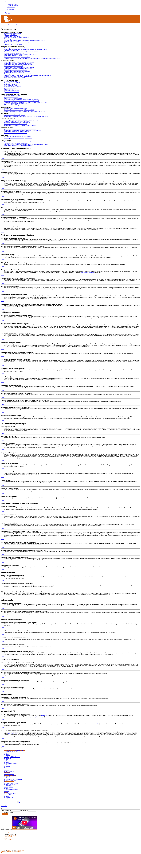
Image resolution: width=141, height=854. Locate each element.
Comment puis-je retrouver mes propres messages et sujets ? (20, 125)
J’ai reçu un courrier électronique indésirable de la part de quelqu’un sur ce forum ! (25, 111)
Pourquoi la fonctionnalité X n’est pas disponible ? (16, 143)
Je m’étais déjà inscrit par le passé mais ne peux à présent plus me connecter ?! (24, 40)
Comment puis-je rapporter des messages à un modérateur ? (19, 73)
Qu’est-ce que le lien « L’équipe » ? (12, 105)
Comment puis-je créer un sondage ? (13, 66)
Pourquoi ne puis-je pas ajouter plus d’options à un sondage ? (19, 67)
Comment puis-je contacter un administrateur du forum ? (18, 145)
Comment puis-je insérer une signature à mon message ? (18, 64)
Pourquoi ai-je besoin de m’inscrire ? (13, 33)
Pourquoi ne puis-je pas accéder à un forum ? (15, 70)
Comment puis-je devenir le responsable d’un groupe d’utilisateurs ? (21, 101)
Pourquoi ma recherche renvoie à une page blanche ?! (17, 122)
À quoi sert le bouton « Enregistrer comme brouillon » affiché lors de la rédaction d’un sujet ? (27, 75)
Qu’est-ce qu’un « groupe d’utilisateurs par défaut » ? (17, 103)
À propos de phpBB (33, 717)
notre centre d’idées (94, 723)
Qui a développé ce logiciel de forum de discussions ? (17, 141)
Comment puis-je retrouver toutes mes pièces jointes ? (18, 138)
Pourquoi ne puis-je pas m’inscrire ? (13, 36)
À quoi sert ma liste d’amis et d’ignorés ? (14, 115)
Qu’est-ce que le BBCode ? (10, 81)
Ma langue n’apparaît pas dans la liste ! (14, 53)
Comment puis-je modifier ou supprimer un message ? (18, 63)
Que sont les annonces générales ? (13, 86)
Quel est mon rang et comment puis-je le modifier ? (17, 57)
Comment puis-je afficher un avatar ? (13, 55)
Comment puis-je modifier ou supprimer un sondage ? (18, 68)
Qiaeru (19, 851)
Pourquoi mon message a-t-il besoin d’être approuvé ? (18, 76)
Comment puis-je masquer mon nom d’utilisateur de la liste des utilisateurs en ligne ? (25, 49)
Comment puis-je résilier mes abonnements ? (15, 133)
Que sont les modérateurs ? (11, 97)
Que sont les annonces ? (10, 88)
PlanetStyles (20, 850)
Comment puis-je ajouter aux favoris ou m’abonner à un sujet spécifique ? (23, 130)
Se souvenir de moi (8, 812)
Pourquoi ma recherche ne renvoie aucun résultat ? (17, 121)
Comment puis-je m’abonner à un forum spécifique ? (17, 131)
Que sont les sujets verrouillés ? (12, 90)
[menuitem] (12, 4)
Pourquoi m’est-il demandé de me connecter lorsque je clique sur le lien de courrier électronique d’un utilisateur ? (32, 58)
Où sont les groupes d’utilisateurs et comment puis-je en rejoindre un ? (22, 99)
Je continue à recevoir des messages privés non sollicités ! (19, 110)
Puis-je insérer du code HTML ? (12, 82)
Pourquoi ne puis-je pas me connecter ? (14, 39)
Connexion (4, 806)
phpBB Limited (45, 715)
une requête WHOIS (13, 733)
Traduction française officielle (8, 851)
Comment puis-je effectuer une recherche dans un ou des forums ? (21, 120)
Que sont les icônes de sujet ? (11, 92)
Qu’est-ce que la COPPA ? (10, 35)
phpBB (8, 850)
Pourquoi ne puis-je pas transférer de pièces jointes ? (17, 71)
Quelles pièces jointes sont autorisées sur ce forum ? (17, 136)
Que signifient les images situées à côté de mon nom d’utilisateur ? (21, 54)
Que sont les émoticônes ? (10, 84)
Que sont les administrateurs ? (12, 95)
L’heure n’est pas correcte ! (11, 50)
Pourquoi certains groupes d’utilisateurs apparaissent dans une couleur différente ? (25, 102)
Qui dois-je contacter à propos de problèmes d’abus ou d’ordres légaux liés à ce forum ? (26, 144)
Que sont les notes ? (9, 89)
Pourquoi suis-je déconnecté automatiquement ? (16, 42)
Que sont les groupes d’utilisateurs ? (13, 98)
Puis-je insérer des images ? (11, 85)
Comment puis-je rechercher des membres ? (15, 124)
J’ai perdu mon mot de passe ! (11, 41)
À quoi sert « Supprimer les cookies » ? (14, 44)
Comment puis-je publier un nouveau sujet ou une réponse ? (19, 62)
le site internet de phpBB (87, 272)
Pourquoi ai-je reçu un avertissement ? (14, 72)
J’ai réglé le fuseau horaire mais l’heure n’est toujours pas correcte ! (21, 51)
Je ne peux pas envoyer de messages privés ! (15, 108)
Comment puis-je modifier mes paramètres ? (15, 48)
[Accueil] (8, 22)
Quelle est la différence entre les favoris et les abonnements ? (20, 129)
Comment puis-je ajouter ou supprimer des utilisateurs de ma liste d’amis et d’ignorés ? (26, 116)
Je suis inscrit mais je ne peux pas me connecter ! (16, 37)
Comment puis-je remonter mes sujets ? (14, 77)
